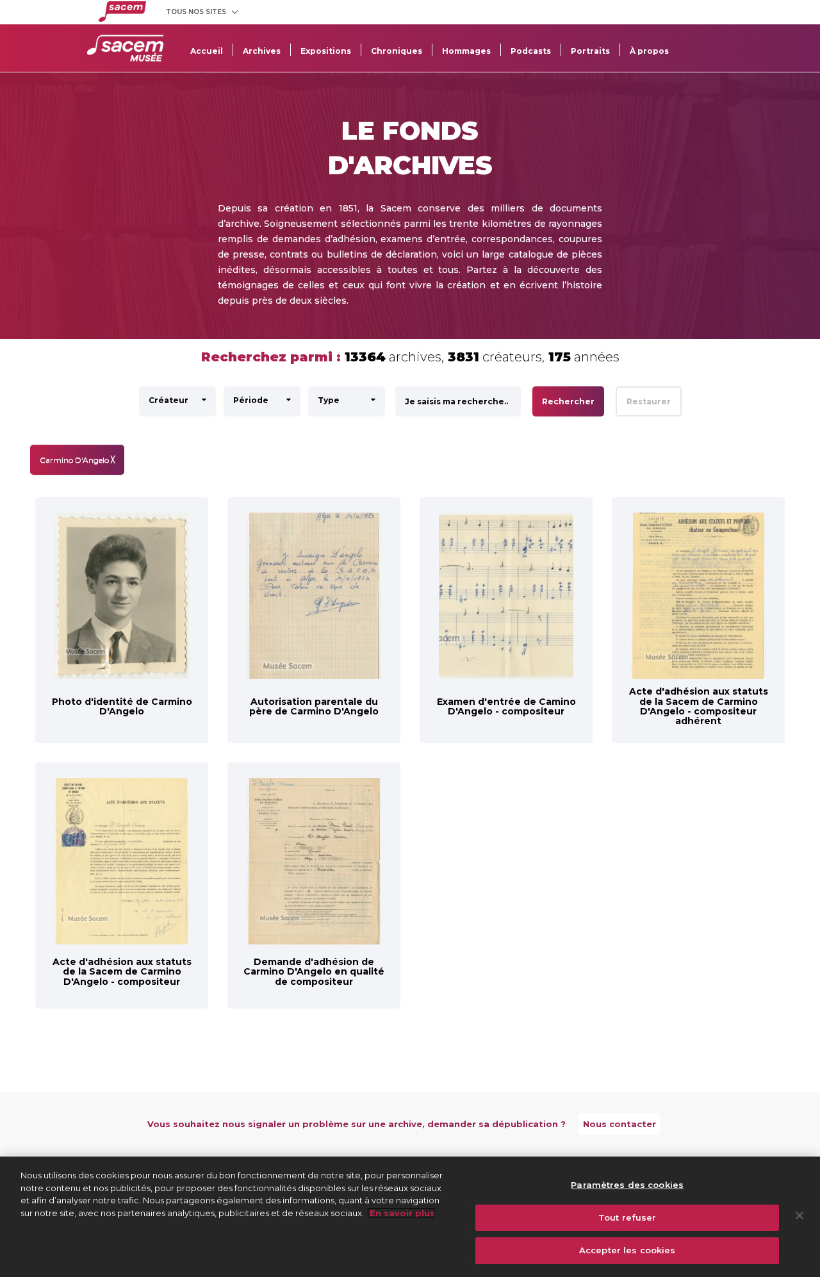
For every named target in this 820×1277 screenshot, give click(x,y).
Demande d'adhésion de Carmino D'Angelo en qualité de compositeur (313, 971)
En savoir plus (401, 1213)
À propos (649, 51)
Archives (262, 51)
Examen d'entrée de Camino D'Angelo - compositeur (506, 706)
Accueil (206, 51)
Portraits (590, 51)
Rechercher (568, 401)
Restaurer (649, 401)
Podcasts (531, 51)
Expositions (325, 51)
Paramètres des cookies (627, 1185)
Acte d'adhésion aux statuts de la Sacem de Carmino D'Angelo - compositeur (122, 971)
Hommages (466, 51)
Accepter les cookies (627, 1250)
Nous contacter (619, 1124)
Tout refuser (627, 1217)
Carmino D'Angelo (77, 460)
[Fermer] (799, 1215)
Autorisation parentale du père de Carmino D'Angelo (314, 706)
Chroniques (396, 51)
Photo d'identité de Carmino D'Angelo (122, 706)
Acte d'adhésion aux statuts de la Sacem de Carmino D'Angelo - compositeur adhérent (698, 706)
